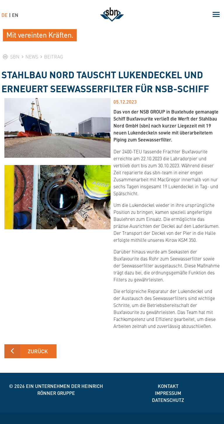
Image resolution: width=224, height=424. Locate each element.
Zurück (38, 351)
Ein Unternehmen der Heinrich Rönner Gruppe (64, 389)
